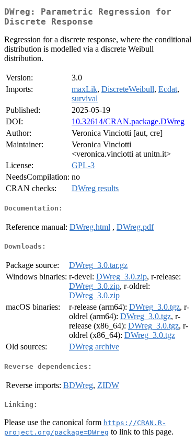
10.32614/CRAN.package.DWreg (128, 121)
